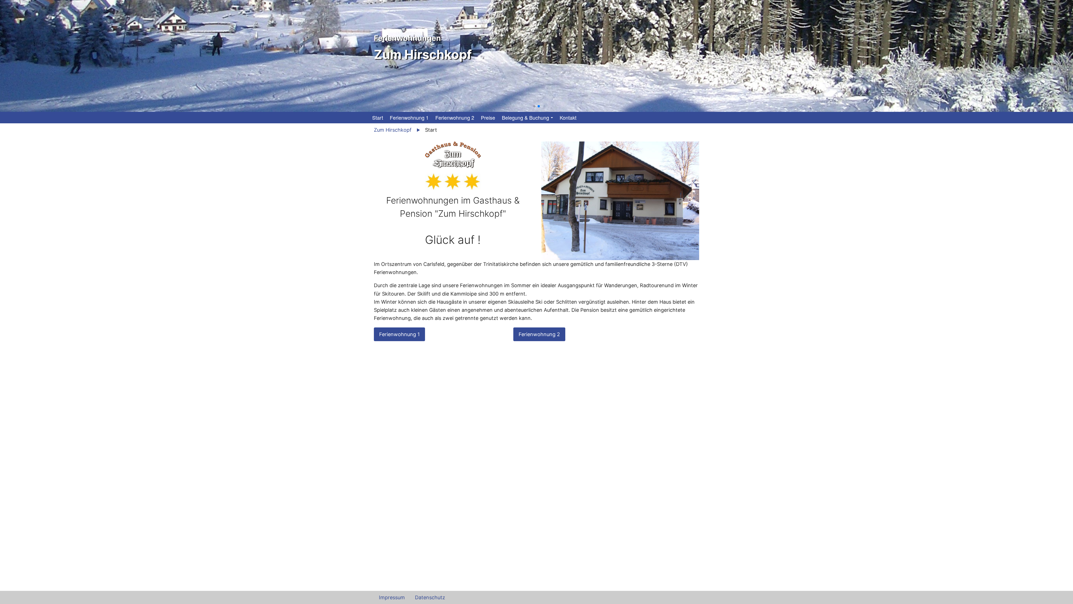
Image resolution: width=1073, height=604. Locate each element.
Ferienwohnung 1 (399, 334)
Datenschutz (430, 597)
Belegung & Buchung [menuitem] (525, 117)
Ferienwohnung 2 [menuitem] (454, 117)
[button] (534, 106)
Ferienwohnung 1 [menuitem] (409, 117)
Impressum (392, 597)
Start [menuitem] (377, 117)
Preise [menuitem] (488, 117)
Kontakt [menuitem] (568, 117)
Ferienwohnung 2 (539, 334)
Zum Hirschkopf (393, 130)
